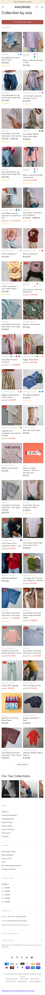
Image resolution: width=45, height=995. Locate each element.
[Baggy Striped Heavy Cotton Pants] (12, 379)
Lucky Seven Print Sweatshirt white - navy (12, 544)
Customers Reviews (9, 815)
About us (5, 812)
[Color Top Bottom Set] (33, 670)
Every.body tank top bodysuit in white (31, 506)
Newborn (5, 884)
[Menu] (3, 7)
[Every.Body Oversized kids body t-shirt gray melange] (12, 490)
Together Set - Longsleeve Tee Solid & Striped (11, 433)
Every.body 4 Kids (8, 851)
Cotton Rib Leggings (10, 685)
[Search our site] (36, 7)
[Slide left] (3, 2)
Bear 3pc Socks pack (31, 430)
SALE (3, 862)
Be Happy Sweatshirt (31, 395)
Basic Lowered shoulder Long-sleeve (33, 176)
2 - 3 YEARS (6, 891)
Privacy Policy (7, 826)
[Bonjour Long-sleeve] (33, 309)
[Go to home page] (22, 7)
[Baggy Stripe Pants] (33, 344)
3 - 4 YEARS (6, 895)
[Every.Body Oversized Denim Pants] (12, 42)
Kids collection (7, 855)
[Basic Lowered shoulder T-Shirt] (33, 42)
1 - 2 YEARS (6, 888)
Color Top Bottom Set (32, 685)
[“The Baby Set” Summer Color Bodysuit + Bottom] (33, 563)
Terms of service (11, 981)
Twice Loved (6, 858)
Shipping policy (22, 981)
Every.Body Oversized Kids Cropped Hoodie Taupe (32, 615)
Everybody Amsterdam (15, 974)
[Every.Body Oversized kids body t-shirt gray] (33, 636)
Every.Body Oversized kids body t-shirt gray (32, 652)
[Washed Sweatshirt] (12, 563)
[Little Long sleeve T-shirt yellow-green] (12, 271)
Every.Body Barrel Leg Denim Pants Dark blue (11, 96)
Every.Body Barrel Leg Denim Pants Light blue (11, 173)
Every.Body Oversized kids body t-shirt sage (11, 325)
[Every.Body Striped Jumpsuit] (12, 344)
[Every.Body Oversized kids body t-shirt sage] (12, 309)
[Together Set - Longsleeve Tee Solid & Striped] (12, 415)
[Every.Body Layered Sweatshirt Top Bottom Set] (12, 198)
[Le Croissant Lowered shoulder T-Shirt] (33, 80)
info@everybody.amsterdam (17, 921)
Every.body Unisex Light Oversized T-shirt (33, 544)
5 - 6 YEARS (6, 902)
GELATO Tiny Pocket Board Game (10, 719)
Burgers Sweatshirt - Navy (31, 719)
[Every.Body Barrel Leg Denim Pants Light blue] (12, 157)
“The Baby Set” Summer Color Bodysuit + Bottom (33, 579)
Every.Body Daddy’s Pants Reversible (31, 135)
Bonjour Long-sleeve (31, 324)
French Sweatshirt (9, 254)
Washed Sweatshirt (10, 578)
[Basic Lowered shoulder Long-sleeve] (33, 157)
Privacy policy (35, 979)
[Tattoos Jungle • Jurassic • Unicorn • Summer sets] (33, 453)
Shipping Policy (8, 819)
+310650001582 (21, 916)
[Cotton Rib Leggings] (12, 670)
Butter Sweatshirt (30, 254)
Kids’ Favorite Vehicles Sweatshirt (32, 290)
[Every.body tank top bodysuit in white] (33, 490)
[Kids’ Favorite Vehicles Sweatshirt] (33, 271)
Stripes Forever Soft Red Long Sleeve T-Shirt (12, 652)
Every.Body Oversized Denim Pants (11, 58)
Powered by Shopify (12, 979)
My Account (6, 833)
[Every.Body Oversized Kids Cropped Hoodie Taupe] (33, 598)
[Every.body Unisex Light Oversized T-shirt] (33, 528)
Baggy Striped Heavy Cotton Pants (10, 396)
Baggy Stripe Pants (31, 360)
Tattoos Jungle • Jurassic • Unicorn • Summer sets (31, 470)
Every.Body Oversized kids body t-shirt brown (11, 754)
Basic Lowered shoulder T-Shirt (33, 61)
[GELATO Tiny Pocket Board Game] (12, 703)
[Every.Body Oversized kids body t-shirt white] (12, 118)
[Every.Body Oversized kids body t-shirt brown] (12, 738)
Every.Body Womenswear (11, 865)
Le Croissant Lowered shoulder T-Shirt (32, 97)
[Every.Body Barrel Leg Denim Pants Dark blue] (12, 80)
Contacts (5, 836)
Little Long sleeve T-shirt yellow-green (10, 287)
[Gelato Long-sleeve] (12, 453)
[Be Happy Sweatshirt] (33, 379)
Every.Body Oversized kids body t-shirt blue (11, 614)
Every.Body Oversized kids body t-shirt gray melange (11, 507)
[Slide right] (41, 2)
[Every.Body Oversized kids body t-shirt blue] (12, 598)
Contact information (35, 981)
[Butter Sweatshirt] (33, 238)
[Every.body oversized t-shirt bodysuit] (33, 198)
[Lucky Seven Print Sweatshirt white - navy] (12, 528)
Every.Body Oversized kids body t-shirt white (11, 134)
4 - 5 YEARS (6, 898)
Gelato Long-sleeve (10, 468)
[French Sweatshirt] (12, 238)
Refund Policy (7, 822)
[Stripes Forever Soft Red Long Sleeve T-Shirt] (12, 636)
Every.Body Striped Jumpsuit (9, 361)
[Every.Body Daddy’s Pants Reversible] (33, 118)
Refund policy (24, 979)
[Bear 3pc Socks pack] (33, 415)
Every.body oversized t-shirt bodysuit (33, 214)
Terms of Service (8, 829)
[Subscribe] (42, 940)
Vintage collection (9, 869)
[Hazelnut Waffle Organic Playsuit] (33, 738)
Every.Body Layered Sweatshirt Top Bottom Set (11, 215)
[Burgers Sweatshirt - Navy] (33, 703)
